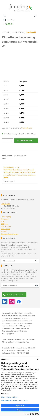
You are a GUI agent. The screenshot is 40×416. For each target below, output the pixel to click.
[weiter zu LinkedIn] (4, 301)
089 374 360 (5, 203)
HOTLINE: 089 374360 (15, 295)
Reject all (20, 410)
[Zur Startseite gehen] (20, 8)
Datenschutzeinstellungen (9, 234)
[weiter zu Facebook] (19, 301)
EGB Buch (4, 224)
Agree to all (20, 405)
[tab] (19, 172)
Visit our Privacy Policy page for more (14, 400)
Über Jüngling (6, 216)
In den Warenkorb (26, 140)
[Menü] (4, 15)
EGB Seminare (6, 226)
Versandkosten (26, 128)
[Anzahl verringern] (4, 140)
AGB (2, 221)
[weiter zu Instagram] (12, 301)
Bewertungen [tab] (9, 181)
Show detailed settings (9, 397)
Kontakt (4, 231)
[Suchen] (35, 15)
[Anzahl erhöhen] (11, 140)
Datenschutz (5, 229)
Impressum (5, 219)
